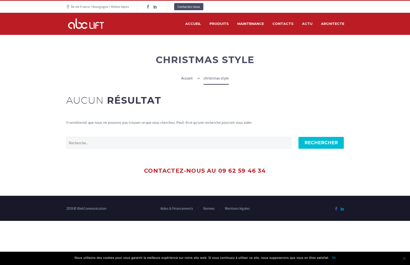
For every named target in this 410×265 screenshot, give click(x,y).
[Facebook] (148, 7)
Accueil (193, 24)
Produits (219, 24)
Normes (209, 208)
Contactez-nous (188, 7)
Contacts (283, 24)
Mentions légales (237, 208)
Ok (334, 258)
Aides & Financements (176, 208)
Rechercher (321, 142)
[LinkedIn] (155, 7)
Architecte (332, 24)
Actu (307, 24)
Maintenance (250, 24)
